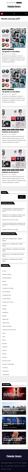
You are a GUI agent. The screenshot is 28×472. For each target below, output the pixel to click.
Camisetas (4, 49)
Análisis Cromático (6, 274)
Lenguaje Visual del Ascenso (9, 329)
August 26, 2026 (8, 397)
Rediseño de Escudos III (10, 132)
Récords (4, 353)
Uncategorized (5, 374)
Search (4, 192)
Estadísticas (5, 312)
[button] (26, 13)
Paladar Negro (14, 6)
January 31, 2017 (7, 54)
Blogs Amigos (17, 465)
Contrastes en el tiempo (8, 288)
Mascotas (4, 343)
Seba (15, 442)
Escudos (4, 129)
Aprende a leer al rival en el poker (10, 219)
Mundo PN (12, 129)
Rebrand (17, 129)
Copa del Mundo (10, 49)
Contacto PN (23, 465)
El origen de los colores (8, 302)
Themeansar (24, 462)
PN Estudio (9, 469)
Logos (3, 333)
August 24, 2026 (8, 412)
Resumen (21, 129)
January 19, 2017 (7, 134)
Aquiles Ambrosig (6, 249)
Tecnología (5, 367)
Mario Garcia (5, 243)
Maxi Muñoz (5, 259)
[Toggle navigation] (14, 14)
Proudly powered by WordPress (7, 462)
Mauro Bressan (5, 254)
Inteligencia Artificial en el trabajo (10, 229)
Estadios (4, 309)
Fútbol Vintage (5, 322)
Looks (3, 336)
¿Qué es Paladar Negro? (9, 465)
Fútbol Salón (5, 319)
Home (2, 465)
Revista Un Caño (6, 360)
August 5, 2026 (8, 442)
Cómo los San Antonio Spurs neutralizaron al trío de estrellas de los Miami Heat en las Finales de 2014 (13, 225)
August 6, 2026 (8, 427)
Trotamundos (5, 371)
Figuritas (4, 315)
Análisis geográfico (6, 277)
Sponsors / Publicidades (8, 364)
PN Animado (3, 469)
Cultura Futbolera (6, 298)
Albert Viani (5, 238)
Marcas (8, 129)
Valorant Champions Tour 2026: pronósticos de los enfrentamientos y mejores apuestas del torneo (13, 210)
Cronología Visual (6, 295)
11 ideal (4, 271)
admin (15, 54)
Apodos (4, 281)
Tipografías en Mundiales (11, 51)
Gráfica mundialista (7, 326)
